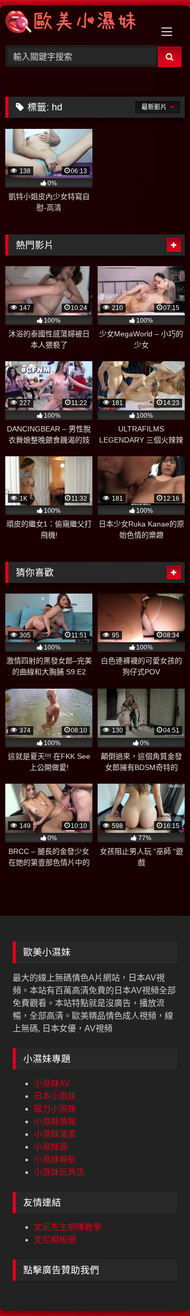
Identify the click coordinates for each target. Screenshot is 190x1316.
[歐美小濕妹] (77, 24)
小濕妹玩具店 (59, 1172)
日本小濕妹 (55, 1096)
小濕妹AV (52, 1083)
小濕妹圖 (51, 1146)
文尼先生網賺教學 (67, 1227)
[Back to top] (157, 1284)
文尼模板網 (55, 1239)
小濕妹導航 (55, 1159)
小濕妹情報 (55, 1121)
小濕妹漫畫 (55, 1134)
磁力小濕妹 (55, 1108)
